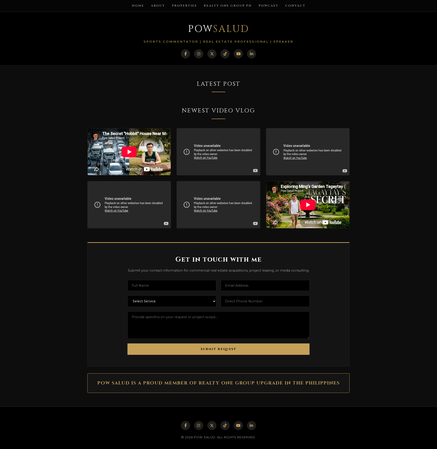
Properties (184, 6)
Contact (295, 6)
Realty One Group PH (228, 6)
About (158, 6)
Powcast (268, 6)
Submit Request (218, 349)
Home (138, 6)
